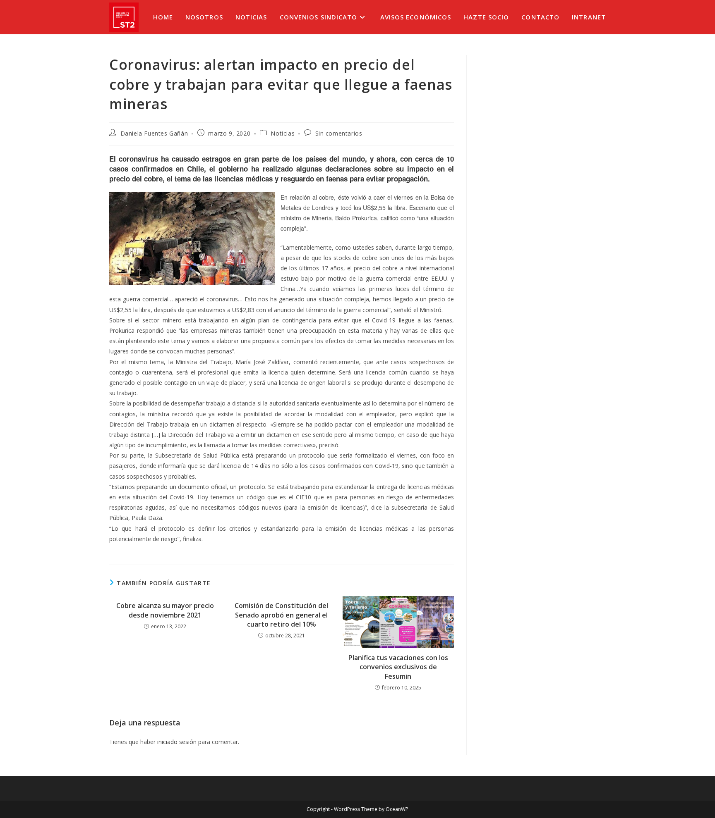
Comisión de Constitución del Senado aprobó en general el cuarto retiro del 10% (281, 615)
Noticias (283, 133)
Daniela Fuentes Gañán (154, 133)
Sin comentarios (338, 133)
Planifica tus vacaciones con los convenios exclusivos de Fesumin (398, 667)
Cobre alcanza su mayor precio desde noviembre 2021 (165, 610)
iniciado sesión (177, 742)
